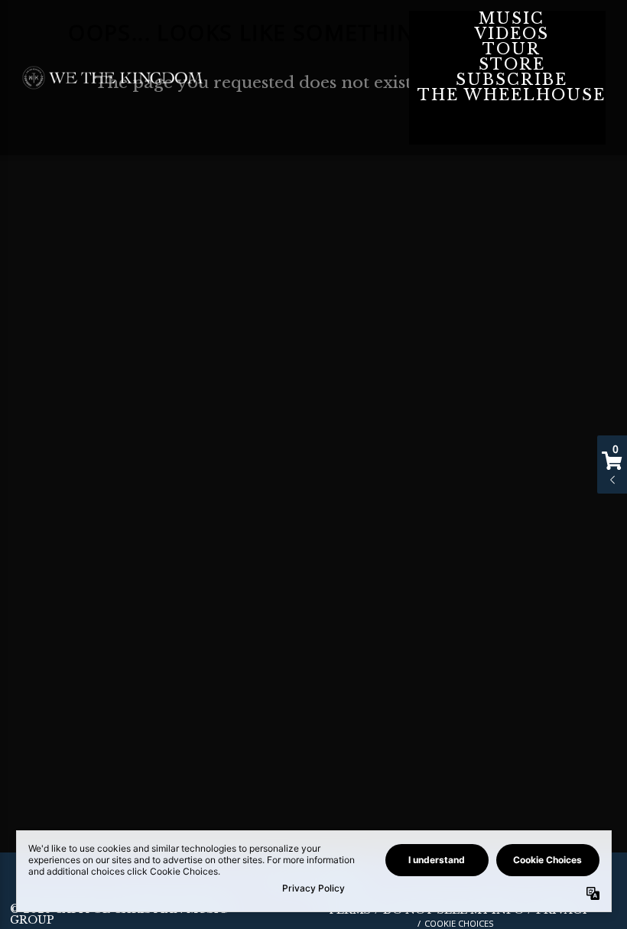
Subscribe (511, 79)
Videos (512, 33)
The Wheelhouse (511, 95)
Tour (511, 49)
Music (511, 18)
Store (512, 64)
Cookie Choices (459, 923)
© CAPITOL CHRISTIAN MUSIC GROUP (118, 914)
